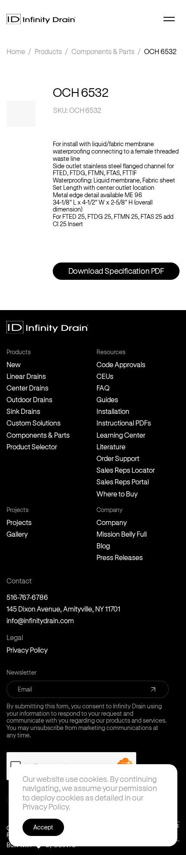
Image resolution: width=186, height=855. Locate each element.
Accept (43, 827)
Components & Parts (103, 51)
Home (15, 51)
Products (48, 51)
